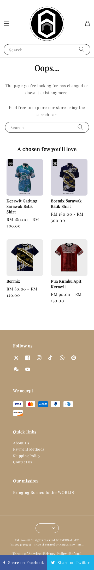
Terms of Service (27, 553)
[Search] (81, 49)
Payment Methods (28, 449)
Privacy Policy (55, 553)
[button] (6, 23)
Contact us (22, 461)
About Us (21, 442)
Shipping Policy (26, 455)
